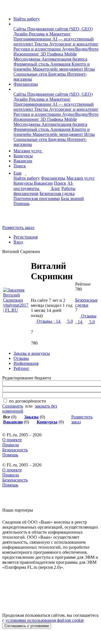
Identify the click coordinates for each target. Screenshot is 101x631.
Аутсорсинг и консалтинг (73, 44)
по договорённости (27, 401)
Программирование (32, 39)
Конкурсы (23, 155)
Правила (10, 444)
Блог (55, 188)
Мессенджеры (27, 59)
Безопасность (15, 449)
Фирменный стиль (31, 64)
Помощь (21, 203)
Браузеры (57, 74)
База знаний (72, 198)
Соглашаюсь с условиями (26, 626)
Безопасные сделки (86, 302)
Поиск (19, 165)
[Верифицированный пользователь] (35, 289)
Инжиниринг (26, 54)
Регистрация (25, 237)
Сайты (20, 29)
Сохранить (12, 406)
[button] (15, 23)
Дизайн (21, 34)
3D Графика (52, 54)
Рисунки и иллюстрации (37, 49)
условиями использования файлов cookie (44, 620)
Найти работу (26, 18)
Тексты (41, 44)
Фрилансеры (25, 84)
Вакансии (22, 160)
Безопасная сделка (57, 193)
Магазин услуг (28, 150)
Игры (89, 69)
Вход (18, 242)
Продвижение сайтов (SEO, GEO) (60, 29)
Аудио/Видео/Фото (80, 49)
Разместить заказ (18, 227)
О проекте (12, 439)
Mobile (70, 54)
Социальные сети (30, 74)
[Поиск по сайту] (17, 218)
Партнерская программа (36, 198)
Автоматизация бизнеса (64, 59)
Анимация (61, 64)
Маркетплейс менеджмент (58, 69)
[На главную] (7, 9)
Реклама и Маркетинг (50, 34)
